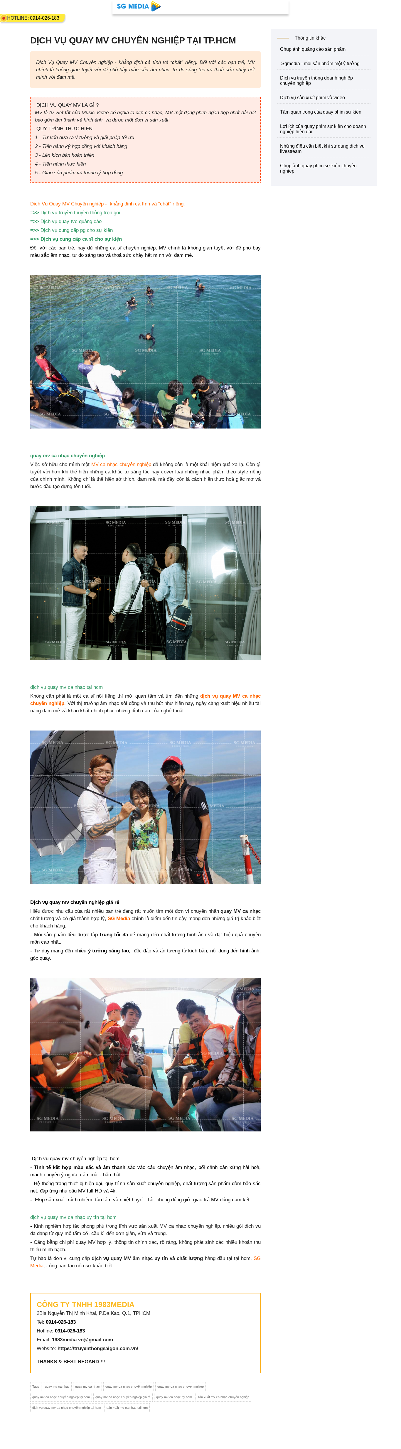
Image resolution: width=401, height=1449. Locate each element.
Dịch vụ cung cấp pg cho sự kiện (77, 230)
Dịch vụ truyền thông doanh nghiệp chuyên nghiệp (316, 80)
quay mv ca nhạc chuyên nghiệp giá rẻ (123, 1397)
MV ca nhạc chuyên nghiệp (121, 464)
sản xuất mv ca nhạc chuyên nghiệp (223, 1397)
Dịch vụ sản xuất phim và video (312, 97)
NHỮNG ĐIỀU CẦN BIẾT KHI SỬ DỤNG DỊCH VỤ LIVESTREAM (322, 149)
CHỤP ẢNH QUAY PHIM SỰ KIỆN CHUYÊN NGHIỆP (318, 168)
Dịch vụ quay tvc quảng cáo (71, 221)
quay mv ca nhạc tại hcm (174, 1397)
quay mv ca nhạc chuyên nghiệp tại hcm (61, 1397)
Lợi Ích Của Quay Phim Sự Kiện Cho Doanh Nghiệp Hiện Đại (323, 129)
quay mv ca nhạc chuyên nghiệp (128, 1386)
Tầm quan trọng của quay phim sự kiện (320, 111)
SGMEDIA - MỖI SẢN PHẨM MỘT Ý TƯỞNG (320, 63)
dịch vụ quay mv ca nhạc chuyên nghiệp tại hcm (66, 1407)
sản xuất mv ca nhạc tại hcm (127, 1407)
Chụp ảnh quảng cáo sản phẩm (313, 49)
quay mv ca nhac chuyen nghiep (180, 1386)
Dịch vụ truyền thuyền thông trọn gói (80, 212)
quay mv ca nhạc (57, 1386)
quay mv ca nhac (87, 1386)
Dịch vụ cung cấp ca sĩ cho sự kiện (81, 239)
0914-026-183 (44, 18)
